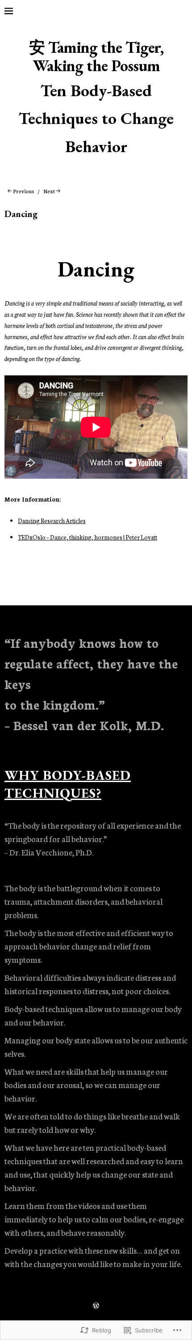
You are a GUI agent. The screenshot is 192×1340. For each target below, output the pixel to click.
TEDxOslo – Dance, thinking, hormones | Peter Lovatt (87, 537)
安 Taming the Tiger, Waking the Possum (96, 56)
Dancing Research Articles (52, 520)
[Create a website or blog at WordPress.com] (96, 1306)
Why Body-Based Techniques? (67, 784)
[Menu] (15, 11)
